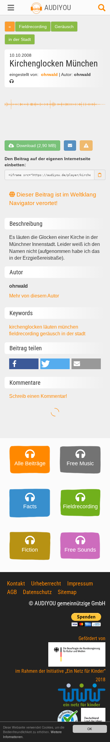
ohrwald (49, 74)
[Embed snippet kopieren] (99, 175)
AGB (12, 592)
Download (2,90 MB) (35, 145)
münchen (68, 327)
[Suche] (101, 9)
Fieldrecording (33, 26)
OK (89, 728)
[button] (9, 7)
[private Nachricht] (70, 145)
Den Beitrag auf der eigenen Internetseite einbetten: (47, 161)
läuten (50, 327)
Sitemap (67, 592)
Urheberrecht (46, 583)
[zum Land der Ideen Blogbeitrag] (93, 719)
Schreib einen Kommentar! (38, 396)
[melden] (86, 145)
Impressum (80, 583)
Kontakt (16, 583)
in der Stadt (20, 39)
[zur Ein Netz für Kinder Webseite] (81, 695)
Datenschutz (37, 592)
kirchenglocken (26, 327)
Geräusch (64, 26)
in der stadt (73, 333)
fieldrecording (24, 333)
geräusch (50, 333)
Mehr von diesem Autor (34, 295)
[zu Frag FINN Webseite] (68, 719)
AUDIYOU (56, 7)
